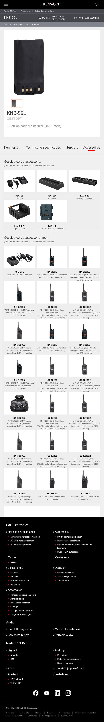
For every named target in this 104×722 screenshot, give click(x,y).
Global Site (24, 713)
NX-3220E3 (19, 418)
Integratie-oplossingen (21, 614)
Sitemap (38, 713)
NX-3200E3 (19, 345)
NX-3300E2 (85, 418)
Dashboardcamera (65, 572)
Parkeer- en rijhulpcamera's (23, 595)
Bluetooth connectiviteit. (69, 540)
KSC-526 (84, 195)
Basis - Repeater (65, 663)
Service (7, 24)
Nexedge (14, 655)
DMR (12, 659)
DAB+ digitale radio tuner (69, 536)
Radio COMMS (10, 11)
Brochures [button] (18, 24)
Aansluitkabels (17, 598)
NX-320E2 (84, 345)
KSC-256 (52, 195)
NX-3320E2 (85, 456)
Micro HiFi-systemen (67, 629)
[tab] (12, 149)
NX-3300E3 (19, 456)
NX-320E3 (19, 380)
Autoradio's (62, 532)
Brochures (32, 715)
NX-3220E (52, 380)
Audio (10, 622)
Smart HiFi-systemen (20, 629)
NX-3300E (52, 418)
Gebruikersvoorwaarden (85, 713)
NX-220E (52, 272)
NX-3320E (52, 456)
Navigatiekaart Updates (21, 610)
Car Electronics (17, 525)
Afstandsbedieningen (20, 602)
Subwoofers (16, 584)
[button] (6, 4)
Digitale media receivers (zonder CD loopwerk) (74, 546)
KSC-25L (19, 272)
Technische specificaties (59, 17)
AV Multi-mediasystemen (22, 540)
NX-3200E (52, 307)
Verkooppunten (32, 24)
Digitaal (12, 650)
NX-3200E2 (85, 307)
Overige (14, 606)
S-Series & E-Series (19, 580)
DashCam (60, 568)
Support (78, 18)
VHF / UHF (15, 683)
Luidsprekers (15, 568)
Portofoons (62, 655)
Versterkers (62, 557)
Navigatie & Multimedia (21, 532)
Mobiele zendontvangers (69, 659)
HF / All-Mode (17, 679)
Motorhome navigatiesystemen (25, 536)
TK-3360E (84, 493)
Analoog (60, 650)
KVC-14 (52, 225)
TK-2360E (52, 493)
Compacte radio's (18, 635)
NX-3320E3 (19, 493)
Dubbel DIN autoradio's (68, 552)
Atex (11, 669)
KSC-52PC (19, 225)
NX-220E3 (19, 307)
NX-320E (52, 345)
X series (14, 572)
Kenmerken (44, 18)
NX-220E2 (84, 272)
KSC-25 (19, 195)
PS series (15, 576)
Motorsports (64, 713)
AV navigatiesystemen (20, 544)
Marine (12, 557)
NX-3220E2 (85, 380)
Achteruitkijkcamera (66, 576)
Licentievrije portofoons (69, 669)
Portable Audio (64, 635)
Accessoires (92, 18)
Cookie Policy (67, 715)
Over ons (10, 713)
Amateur (13, 674)
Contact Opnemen (14, 715)
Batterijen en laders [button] (44, 11)
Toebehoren (25, 11)
